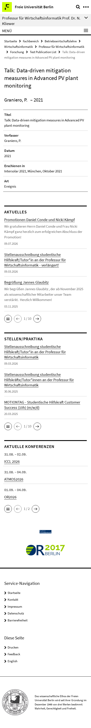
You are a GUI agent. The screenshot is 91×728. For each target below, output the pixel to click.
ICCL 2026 (12, 461)
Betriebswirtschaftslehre (61, 41)
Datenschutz (16, 613)
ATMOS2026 (13, 479)
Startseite (10, 41)
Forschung (17, 52)
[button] (8, 319)
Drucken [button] (13, 647)
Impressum (15, 606)
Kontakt (13, 600)
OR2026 (10, 496)
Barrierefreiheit (18, 620)
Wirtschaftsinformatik (18, 47)
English (12, 661)
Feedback (14, 654)
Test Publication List (43, 52)
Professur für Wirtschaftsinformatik (61, 47)
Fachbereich (31, 41)
